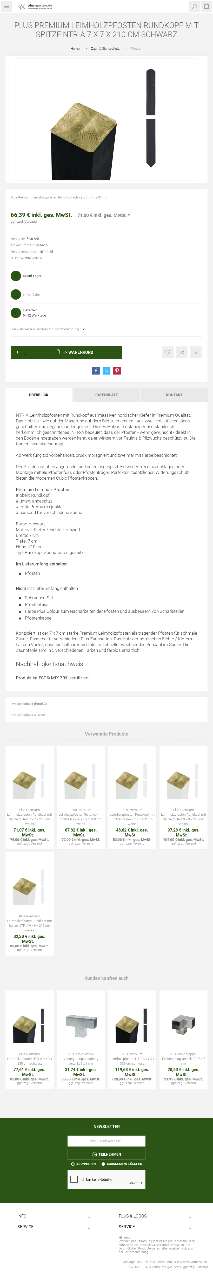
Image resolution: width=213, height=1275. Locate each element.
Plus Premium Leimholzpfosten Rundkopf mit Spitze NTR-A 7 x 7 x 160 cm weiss (132, 817)
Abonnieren (86, 1164)
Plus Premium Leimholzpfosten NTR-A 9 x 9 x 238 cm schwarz (29, 1058)
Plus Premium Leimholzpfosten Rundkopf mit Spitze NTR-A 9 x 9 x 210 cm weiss (29, 923)
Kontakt (174, 395)
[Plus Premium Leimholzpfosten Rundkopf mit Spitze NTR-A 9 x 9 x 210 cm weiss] (29, 887)
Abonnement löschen (124, 1164)
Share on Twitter (106, 371)
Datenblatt (106, 395)
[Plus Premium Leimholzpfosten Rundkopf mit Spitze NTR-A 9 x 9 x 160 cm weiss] (81, 781)
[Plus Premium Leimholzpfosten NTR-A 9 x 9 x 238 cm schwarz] (29, 1025)
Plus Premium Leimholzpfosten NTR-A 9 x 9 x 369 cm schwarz (132, 1058)
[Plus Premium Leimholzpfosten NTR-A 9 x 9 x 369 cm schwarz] (132, 1025)
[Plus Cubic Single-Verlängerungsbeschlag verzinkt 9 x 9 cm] (81, 1025)
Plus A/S (32, 239)
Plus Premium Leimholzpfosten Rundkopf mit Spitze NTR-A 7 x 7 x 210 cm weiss (29, 817)
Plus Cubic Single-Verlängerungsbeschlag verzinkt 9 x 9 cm (80, 1058)
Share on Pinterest (117, 371)
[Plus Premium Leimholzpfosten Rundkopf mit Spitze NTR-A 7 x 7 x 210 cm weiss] (29, 781)
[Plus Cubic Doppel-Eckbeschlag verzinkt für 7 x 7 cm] (183, 1025)
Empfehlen (196, 352)
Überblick (38, 395)
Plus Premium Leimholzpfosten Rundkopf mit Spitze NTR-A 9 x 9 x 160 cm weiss (80, 817)
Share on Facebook (96, 371)
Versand (30, 221)
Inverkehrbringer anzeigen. (29, 715)
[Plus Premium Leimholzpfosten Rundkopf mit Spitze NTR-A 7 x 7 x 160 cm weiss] (132, 781)
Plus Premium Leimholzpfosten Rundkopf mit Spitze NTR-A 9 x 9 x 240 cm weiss (183, 817)
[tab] (39, 395)
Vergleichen (182, 352)
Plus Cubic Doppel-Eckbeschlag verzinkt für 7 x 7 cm (183, 1058)
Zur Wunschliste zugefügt (168, 352)
